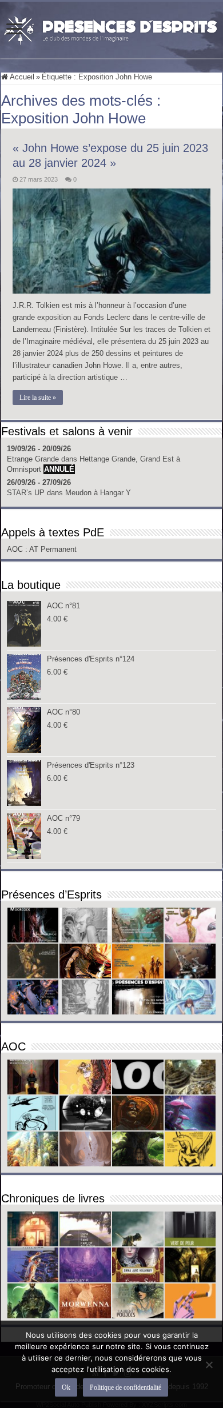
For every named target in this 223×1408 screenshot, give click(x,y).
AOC (16, 549)
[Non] (208, 1364)
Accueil (21, 77)
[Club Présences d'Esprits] (111, 28)
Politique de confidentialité (125, 1387)
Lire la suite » (37, 398)
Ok (66, 1387)
